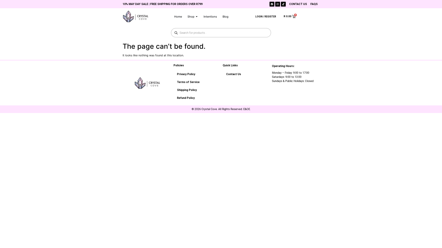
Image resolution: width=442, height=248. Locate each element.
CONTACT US (298, 4)
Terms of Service (188, 82)
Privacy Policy (186, 74)
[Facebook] (272, 4)
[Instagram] (277, 4)
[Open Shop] (196, 16)
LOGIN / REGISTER (265, 16)
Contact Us (233, 74)
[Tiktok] (283, 4)
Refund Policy (186, 98)
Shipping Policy (187, 90)
